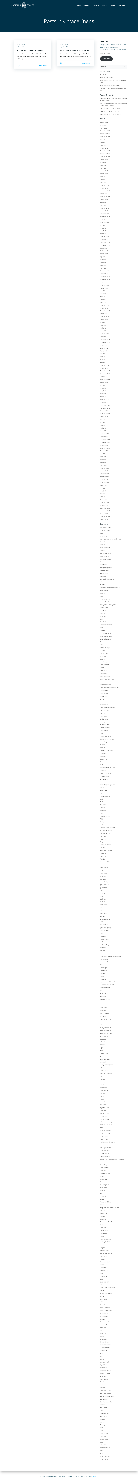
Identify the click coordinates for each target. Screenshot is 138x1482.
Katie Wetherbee (105, 1022)
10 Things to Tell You (114, 108)
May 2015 (103, 231)
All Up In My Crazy (105, 599)
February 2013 (104, 305)
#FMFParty (103, 536)
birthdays (103, 656)
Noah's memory (105, 1133)
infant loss (103, 993)
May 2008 (103, 459)
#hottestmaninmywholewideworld (110, 539)
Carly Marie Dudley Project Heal (109, 687)
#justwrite (103, 545)
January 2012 (104, 337)
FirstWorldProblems (106, 830)
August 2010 (104, 382)
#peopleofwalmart (105, 559)
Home (79, 5)
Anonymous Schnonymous (108, 605)
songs (102, 1336)
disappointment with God (107, 767)
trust (101, 1430)
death (102, 765)
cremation (103, 753)
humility (102, 973)
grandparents (104, 913)
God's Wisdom (104, 902)
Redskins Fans (104, 1250)
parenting (103, 1170)
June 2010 (103, 388)
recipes (102, 1245)
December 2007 (105, 474)
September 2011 (105, 348)
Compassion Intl (105, 727)
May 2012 (103, 325)
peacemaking (104, 1179)
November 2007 (105, 477)
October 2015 (104, 219)
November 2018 (105, 154)
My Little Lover (104, 1108)
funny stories (104, 867)
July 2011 (103, 354)
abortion (102, 585)
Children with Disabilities (107, 707)
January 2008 (104, 471)
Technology (103, 1376)
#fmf (101, 533)
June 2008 (103, 457)
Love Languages (105, 1059)
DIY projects (104, 779)
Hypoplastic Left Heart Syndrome (110, 982)
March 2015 (103, 234)
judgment (103, 1010)
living (101, 1050)
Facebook (103, 810)
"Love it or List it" (105, 528)
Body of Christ (104, 665)
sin (101, 1330)
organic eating (104, 1153)
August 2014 (104, 254)
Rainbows (103, 1228)
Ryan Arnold (103, 1276)
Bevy (101, 642)
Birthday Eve (104, 653)
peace (102, 1176)
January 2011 (104, 368)
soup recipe (103, 1339)
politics (102, 1199)
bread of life (103, 670)
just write (103, 1016)
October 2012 (104, 314)
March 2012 (103, 331)
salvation (103, 1285)
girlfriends (103, 876)
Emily (101, 799)
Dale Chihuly (104, 759)
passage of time (105, 1173)
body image (103, 662)
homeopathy (104, 959)
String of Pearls (104, 1362)
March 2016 (103, 205)
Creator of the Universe (107, 750)
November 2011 (105, 342)
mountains (103, 1105)
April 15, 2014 (21, 47)
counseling (103, 742)
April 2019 (103, 145)
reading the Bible (105, 1242)
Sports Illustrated (105, 1348)
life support (103, 1039)
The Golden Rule (105, 75)
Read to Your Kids (105, 1239)
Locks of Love (104, 1053)
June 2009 (103, 422)
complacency (104, 730)
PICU (101, 1193)
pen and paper (104, 1185)
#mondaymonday (105, 553)
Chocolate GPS (104, 710)
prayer (102, 1205)
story (101, 1356)
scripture (102, 1290)
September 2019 (105, 136)
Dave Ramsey (104, 762)
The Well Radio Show (106, 1402)
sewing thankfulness (106, 1310)
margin (102, 1076)
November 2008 (105, 442)
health (102, 942)
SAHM (102, 1279)
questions (103, 1219)
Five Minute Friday (105, 833)
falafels (102, 819)
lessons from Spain (106, 1033)
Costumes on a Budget (107, 739)
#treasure (103, 576)
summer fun (103, 1368)
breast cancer (104, 673)
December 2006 (105, 508)
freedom (102, 847)
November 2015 (105, 216)
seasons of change (106, 1293)
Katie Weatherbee (105, 1019)
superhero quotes (105, 1370)
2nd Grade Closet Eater (107, 579)
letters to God (104, 1036)
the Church (103, 1385)
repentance (103, 1256)
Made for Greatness (106, 1073)
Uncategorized (104, 1433)
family (102, 822)
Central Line (103, 696)
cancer (102, 682)
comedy (102, 722)
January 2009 (104, 436)
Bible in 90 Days (105, 647)
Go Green (103, 893)
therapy (102, 1405)
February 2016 (104, 208)
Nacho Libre (103, 1116)
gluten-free (103, 888)
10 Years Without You (106, 78)
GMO (101, 890)
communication (105, 725)
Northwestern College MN (108, 1142)
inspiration (103, 996)
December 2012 (105, 311)
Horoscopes (103, 968)
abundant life (104, 590)
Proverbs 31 (103, 1213)
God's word (103, 905)
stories (102, 1353)
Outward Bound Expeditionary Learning (112, 1159)
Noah (101, 1128)
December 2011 (105, 339)
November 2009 (105, 408)
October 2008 (104, 445)
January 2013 (104, 308)
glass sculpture (104, 885)
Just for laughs (104, 1013)
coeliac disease (104, 719)
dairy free (103, 756)
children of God (104, 705)
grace (101, 910)
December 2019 (105, 131)
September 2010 (105, 379)
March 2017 (103, 182)
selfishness (103, 1299)
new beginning (104, 1119)
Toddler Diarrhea (105, 1416)
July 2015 (103, 225)
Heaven (102, 950)
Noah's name (104, 1136)
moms (102, 1096)
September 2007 (105, 482)
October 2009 (104, 411)
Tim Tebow (103, 1408)
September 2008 (105, 448)
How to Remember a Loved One (110, 85)
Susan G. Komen (105, 1373)
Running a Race (104, 1270)
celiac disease (104, 693)
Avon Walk (103, 616)
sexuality (102, 1319)
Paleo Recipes (104, 1165)
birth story (103, 650)
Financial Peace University (108, 828)
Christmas (103, 713)
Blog (113, 5)
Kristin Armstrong (105, 1030)
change (102, 699)
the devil (102, 1388)
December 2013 (105, 276)
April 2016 (103, 202)
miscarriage (103, 1088)
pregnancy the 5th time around (109, 1208)
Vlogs (101, 1442)
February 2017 (104, 185)
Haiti (101, 933)
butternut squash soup (107, 679)
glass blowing (104, 882)
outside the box (105, 1156)
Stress (102, 1359)
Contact (121, 5)
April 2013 (103, 299)
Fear (101, 825)
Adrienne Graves (24, 44)
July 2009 (103, 419)
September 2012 (105, 317)
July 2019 (103, 139)
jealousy (102, 1005)
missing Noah (104, 1090)
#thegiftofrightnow (106, 567)
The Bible (103, 1382)
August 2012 (104, 319)
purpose (102, 1216)
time (101, 1410)
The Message (104, 1399)
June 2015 (103, 228)
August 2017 (104, 174)
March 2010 (103, 397)
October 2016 (104, 194)
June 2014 (103, 259)
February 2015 (104, 237)
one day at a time (105, 1147)
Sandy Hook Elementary (107, 1287)
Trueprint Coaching (100, 5)
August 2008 (104, 451)
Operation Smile (105, 1150)
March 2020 (103, 128)
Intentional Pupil (105, 999)
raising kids (103, 1233)
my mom (103, 1110)
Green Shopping (105, 919)
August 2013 (104, 288)
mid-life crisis (104, 1085)
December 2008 (105, 439)
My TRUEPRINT (105, 1113)
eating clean (103, 790)
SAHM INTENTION (106, 1282)
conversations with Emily (107, 736)
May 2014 (103, 262)
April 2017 (103, 179)
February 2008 (104, 468)
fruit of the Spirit (105, 862)
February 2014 (104, 271)
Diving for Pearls (105, 776)
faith (101, 813)
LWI (101, 1067)
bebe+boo (103, 630)
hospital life (103, 970)
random (102, 1236)
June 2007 (103, 491)
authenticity (103, 613)
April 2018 (103, 165)
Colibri (95, 1476)
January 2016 (104, 211)
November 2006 (105, 511)
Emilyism (102, 802)
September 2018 (105, 156)
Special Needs (104, 1342)
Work (101, 1450)
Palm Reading (104, 1168)
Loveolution (103, 1062)
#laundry (102, 550)
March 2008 (103, 465)
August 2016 (104, 199)
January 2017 (104, 188)
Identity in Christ (105, 987)
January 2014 (104, 274)
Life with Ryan (104, 1042)
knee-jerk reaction (105, 1028)
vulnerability (103, 1445)
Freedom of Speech (106, 850)
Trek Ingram (103, 1425)
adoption (103, 593)
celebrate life (104, 690)
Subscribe (106, 59)
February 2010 (104, 399)
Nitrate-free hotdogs (106, 1122)
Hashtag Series (104, 939)
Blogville (102, 659)
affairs (102, 596)
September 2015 (105, 222)
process (102, 1210)
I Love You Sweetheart (107, 985)
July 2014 (103, 257)
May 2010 (103, 391)
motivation (103, 1102)
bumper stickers (105, 676)
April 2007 (103, 496)
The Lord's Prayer (105, 1393)
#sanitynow (103, 565)
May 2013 (103, 296)
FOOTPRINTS (104, 839)
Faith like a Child (105, 816)
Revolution (103, 1268)
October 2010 (104, 377)
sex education (104, 1313)
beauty (102, 627)
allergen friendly (105, 602)
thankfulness (104, 1379)
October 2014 (104, 248)
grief (101, 922)
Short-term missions (106, 1322)
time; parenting (104, 1413)
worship (102, 1453)
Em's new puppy (105, 796)
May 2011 (103, 359)
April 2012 (103, 328)
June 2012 (103, 322)
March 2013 (103, 302)
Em (101, 793)
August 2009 (104, 416)
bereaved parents (105, 639)
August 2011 (104, 351)
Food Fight (103, 836)
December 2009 (105, 405)
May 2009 (103, 425)
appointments (104, 607)
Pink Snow (103, 1196)
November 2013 (105, 279)
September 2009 (105, 414)
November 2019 (105, 134)
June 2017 (103, 177)
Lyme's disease (104, 1070)
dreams (102, 782)
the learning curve (105, 1390)
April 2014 (103, 265)
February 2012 (104, 334)
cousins (102, 745)
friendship (103, 856)
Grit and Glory (104, 925)
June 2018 (103, 162)
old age (102, 1145)
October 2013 (104, 282)
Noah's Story (104, 1139)
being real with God (106, 636)
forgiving (102, 842)
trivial (101, 1428)
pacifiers (102, 1162)
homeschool (104, 962)
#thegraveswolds (105, 570)
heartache (103, 948)
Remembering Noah (106, 1253)
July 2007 (103, 488)
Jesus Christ (103, 1007)
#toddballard (104, 573)
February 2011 (104, 365)
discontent (103, 770)
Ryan (101, 1273)
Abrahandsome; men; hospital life (110, 587)
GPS (101, 907)
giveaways (103, 879)
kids (101, 1025)
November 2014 (105, 245)
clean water (103, 716)
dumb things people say (107, 785)
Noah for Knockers (106, 1130)
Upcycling (103, 1436)
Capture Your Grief (105, 685)
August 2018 (104, 159)
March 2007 (103, 499)
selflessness (103, 1302)
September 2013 (105, 285)
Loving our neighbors (106, 1065)
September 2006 (105, 517)
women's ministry (105, 1448)
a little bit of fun (105, 582)
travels (102, 1422)
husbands (103, 976)
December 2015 (105, 214)
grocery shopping (105, 927)
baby (101, 619)
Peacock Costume (105, 1182)
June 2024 (103, 125)
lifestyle (102, 1045)
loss (101, 1056)
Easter (102, 787)
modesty (102, 1093)
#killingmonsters (105, 547)
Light (101, 1048)
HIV (101, 953)
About (86, 5)
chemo (102, 702)
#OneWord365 (104, 556)
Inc (101, 990)
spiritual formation (105, 1345)
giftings (102, 870)
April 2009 (103, 428)
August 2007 (104, 485)
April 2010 (103, 394)
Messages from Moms (107, 1082)
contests (102, 733)
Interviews (103, 1002)
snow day (103, 1333)
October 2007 (104, 479)
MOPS (102, 1099)
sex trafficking (104, 1316)
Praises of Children (105, 1202)
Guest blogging (104, 930)
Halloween (103, 936)
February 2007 (104, 502)
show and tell (104, 1325)
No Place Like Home (106, 1125)
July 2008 (103, 454)
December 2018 (105, 151)
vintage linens (104, 1439)
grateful (102, 916)
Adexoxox (103, 98)
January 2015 (104, 239)
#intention (103, 542)
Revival (102, 1265)
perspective (103, 1188)
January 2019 (104, 148)
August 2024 (104, 122)
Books (102, 668)
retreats (102, 1259)
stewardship (103, 1350)
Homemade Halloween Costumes (110, 956)
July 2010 (103, 385)
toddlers (102, 1419)
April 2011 (103, 362)
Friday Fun (103, 853)
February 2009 (104, 434)
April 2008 (103, 462)
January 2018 (104, 171)
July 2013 (103, 291)
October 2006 (104, 514)
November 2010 (105, 374)
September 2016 (105, 196)
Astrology (103, 610)
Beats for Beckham (106, 625)
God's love (103, 899)
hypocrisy (103, 979)
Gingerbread (103, 873)
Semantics (103, 1305)
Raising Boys (104, 1230)
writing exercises (105, 1456)
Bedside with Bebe (105, 633)
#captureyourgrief (105, 530)
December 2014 (105, 242)
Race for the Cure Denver (108, 1222)
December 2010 (105, 371)
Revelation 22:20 (105, 1262)
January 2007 (104, 505)
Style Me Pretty (104, 1365)
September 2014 (105, 251)
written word (104, 1459)
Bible (101, 645)
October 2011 (104, 345)
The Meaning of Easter (107, 1396)
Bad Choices (104, 622)
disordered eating (105, 773)
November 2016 (105, 191)
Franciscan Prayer (105, 845)
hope (101, 965)
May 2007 (103, 494)
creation (102, 748)
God (101, 896)
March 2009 (103, 431)
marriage (103, 1079)
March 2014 (103, 268)
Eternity (102, 808)
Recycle (102, 1248)
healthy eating (104, 945)
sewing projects (105, 1308)
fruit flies (102, 859)
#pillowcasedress (105, 562)
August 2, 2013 (64, 47)
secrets (102, 1296)
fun (101, 865)
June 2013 (103, 294)
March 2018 (103, 168)
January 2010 (104, 402)
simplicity (103, 1328)
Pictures (102, 1190)
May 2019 (103, 142)
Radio (102, 1225)
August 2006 (104, 519)
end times (103, 805)
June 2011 (103, 356)
